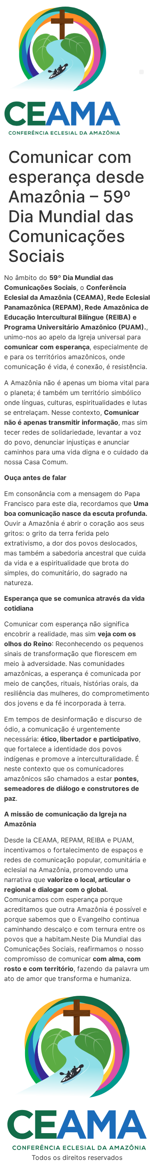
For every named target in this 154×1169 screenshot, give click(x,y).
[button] (141, 72)
